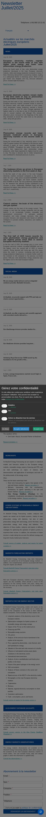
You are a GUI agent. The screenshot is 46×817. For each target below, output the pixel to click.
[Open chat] (41, 812)
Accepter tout (38, 429)
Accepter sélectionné (21, 429)
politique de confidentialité (15, 399)
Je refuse (5, 429)
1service (12, 407)
